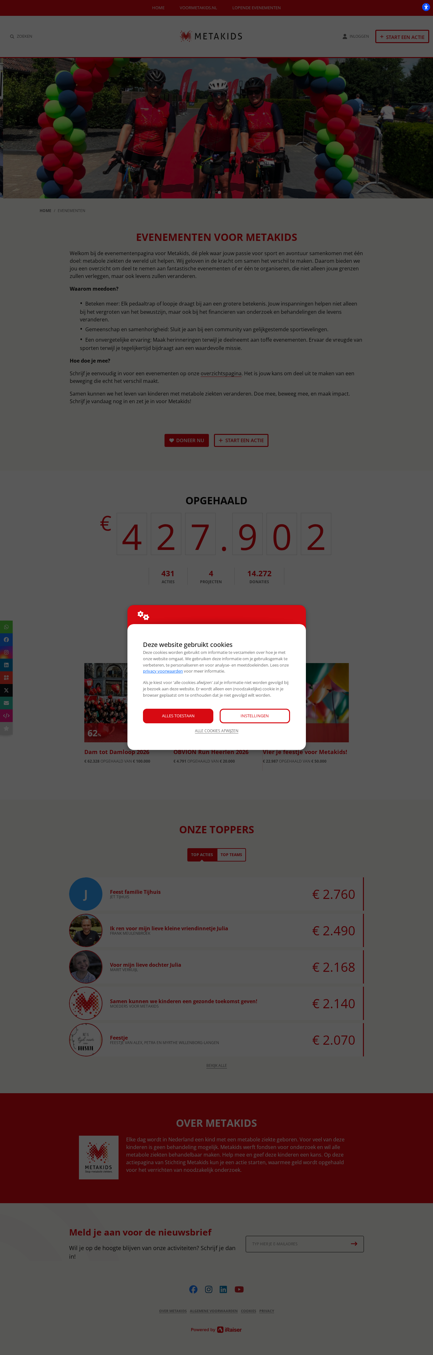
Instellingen (255, 716)
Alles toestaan (178, 716)
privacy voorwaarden (163, 671)
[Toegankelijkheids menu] (426, 7)
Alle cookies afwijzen (216, 730)
